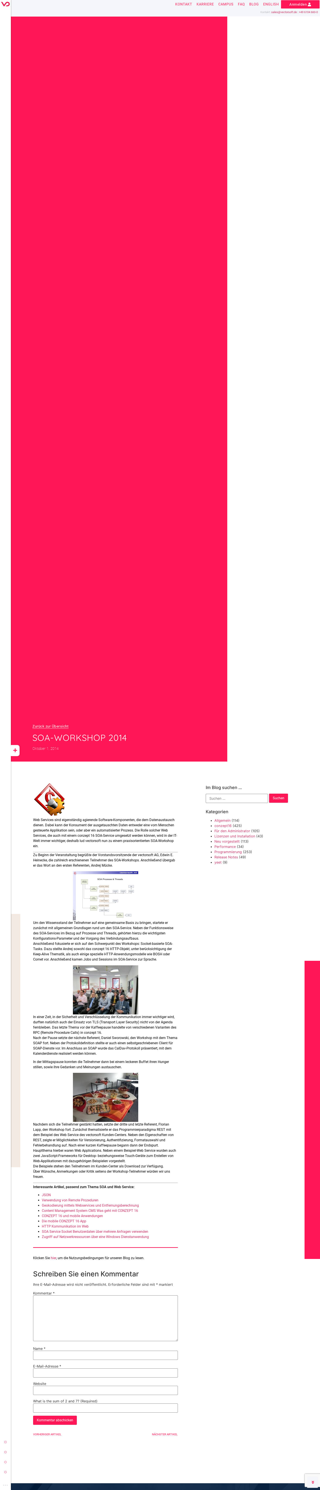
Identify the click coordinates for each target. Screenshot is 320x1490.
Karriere (205, 4)
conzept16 (223, 825)
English (271, 4)
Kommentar (44, 1293)
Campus (226, 4)
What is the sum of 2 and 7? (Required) (65, 1401)
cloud (5, 1472)
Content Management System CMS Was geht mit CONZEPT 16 (90, 1211)
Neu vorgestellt (227, 841)
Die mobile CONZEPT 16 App (64, 1221)
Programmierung (228, 852)
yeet (5, 1462)
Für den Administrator (232, 831)
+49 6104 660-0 (308, 12)
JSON (46, 1195)
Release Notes (226, 857)
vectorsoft (5, 1442)
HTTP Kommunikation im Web (65, 1226)
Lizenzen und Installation (234, 836)
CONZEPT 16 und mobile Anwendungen (72, 1216)
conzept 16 (5, 1452)
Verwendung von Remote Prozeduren (70, 1200)
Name (39, 1348)
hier (53, 1258)
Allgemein (222, 820)
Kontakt (183, 4)
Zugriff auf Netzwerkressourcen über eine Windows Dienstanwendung (95, 1237)
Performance (225, 846)
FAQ (241, 4)
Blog (254, 4)
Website (39, 1383)
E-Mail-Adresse (47, 1366)
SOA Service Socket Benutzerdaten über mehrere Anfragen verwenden (95, 1232)
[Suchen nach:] (237, 798)
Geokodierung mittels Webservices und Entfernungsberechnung (90, 1205)
